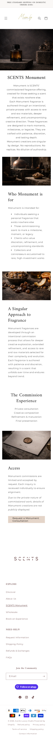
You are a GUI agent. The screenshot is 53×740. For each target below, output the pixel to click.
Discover (11, 592)
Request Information (17, 637)
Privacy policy (39, 725)
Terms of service (19, 729)
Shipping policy (37, 729)
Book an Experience (17, 619)
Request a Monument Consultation (26, 519)
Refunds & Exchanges (17, 650)
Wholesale (11, 612)
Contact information (28, 734)
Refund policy (24, 725)
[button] (6, 18)
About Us (11, 598)
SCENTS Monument (17, 605)
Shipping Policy (14, 644)
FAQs (9, 657)
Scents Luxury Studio (24, 721)
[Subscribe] (43, 676)
